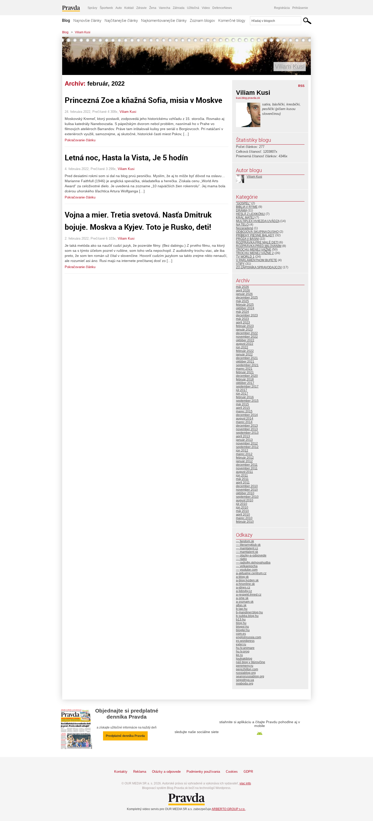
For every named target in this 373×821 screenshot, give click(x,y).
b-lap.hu (241, 609)
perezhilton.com (247, 669)
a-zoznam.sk (244, 601)
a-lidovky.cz (244, 591)
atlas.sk (241, 605)
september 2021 (247, 365)
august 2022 (244, 344)
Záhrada (178, 8)
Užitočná (193, 8)
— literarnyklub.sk (248, 545)
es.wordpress (245, 641)
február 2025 (245, 304)
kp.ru (239, 655)
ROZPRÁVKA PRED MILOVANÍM (258, 246)
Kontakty (120, 771)
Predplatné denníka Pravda (125, 736)
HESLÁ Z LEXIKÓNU (250, 214)
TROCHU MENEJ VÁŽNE (253, 249)
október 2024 (245, 308)
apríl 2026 (243, 290)
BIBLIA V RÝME (247, 207)
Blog (66, 20)
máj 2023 (242, 319)
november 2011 (247, 468)
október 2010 (245, 493)
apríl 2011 (243, 482)
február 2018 (245, 379)
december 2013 (247, 425)
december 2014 (247, 415)
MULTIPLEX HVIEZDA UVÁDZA (257, 221)
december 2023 (247, 315)
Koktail (129, 8)
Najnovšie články (87, 20)
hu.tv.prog (242, 651)
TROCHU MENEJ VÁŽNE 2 (255, 253)
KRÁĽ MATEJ (245, 217)
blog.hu (241, 623)
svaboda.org (244, 683)
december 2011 (247, 465)
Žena (152, 8)
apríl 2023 (243, 322)
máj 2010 (242, 511)
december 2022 (247, 333)
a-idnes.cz (243, 587)
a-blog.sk (242, 577)
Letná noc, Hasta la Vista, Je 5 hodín (126, 157)
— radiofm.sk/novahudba (253, 562)
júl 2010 (241, 504)
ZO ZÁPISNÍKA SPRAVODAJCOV (259, 267)
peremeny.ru (244, 666)
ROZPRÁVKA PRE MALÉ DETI (257, 242)
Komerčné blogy (231, 20)
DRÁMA (241, 210)
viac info (245, 783)
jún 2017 (242, 393)
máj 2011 (242, 479)
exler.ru (241, 644)
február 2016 (245, 397)
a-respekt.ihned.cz (248, 594)
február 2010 (245, 521)
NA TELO (242, 224)
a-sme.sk (242, 598)
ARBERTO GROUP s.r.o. (228, 809)
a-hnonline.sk (245, 584)
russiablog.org (246, 673)
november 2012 (247, 443)
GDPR (248, 771)
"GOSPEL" (243, 203)
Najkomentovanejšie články (164, 20)
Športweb (106, 8)
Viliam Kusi (82, 32)
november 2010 (247, 489)
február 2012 (245, 457)
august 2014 (244, 418)
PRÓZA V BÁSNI (247, 239)
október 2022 (245, 340)
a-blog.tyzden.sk (247, 580)
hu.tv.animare (245, 648)
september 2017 (247, 386)
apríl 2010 (243, 514)
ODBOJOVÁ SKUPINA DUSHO (257, 232)
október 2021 (245, 361)
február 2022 (245, 351)
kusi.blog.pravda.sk (248, 97)
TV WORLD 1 (245, 256)
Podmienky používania (203, 771)
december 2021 (247, 358)
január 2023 (244, 329)
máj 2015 (242, 404)
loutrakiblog (244, 658)
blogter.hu (243, 630)
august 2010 (244, 500)
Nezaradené (244, 228)
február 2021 (245, 372)
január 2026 (244, 294)
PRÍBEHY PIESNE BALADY (255, 235)
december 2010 (247, 486)
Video (206, 8)
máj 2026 (242, 287)
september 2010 (247, 497)
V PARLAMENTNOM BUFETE (256, 260)
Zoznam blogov (202, 20)
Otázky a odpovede (166, 771)
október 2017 (245, 383)
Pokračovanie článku (80, 140)
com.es (241, 634)
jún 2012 (242, 450)
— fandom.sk (245, 541)
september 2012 (247, 447)
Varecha (164, 8)
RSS (301, 86)
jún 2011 (242, 475)
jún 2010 (242, 507)
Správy (92, 8)
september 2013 (247, 433)
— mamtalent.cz (247, 548)
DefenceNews (222, 8)
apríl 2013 (243, 436)
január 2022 (244, 354)
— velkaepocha (247, 566)
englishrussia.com (248, 637)
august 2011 (244, 472)
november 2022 (247, 336)
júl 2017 (241, 390)
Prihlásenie (300, 8)
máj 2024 (242, 312)
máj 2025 (242, 301)
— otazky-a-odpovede (251, 555)
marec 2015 (244, 411)
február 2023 (245, 326)
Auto (118, 8)
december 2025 (247, 297)
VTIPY (240, 264)
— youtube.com (247, 569)
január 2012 (244, 461)
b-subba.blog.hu (247, 616)
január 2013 (244, 440)
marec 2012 (244, 454)
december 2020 (247, 376)
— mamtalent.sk (247, 552)
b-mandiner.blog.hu (249, 612)
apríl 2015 (243, 408)
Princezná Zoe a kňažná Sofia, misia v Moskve (143, 100)
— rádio (241, 559)
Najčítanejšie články (121, 20)
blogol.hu (242, 626)
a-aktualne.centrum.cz (251, 573)
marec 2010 (244, 518)
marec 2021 (244, 368)
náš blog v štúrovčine (250, 662)
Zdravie (141, 8)
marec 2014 (244, 422)
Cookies (232, 771)
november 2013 (247, 429)
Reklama (139, 771)
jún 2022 (242, 347)
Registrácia (282, 8)
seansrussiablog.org (250, 676)
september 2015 (247, 400)
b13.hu (241, 619)
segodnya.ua (245, 680)
